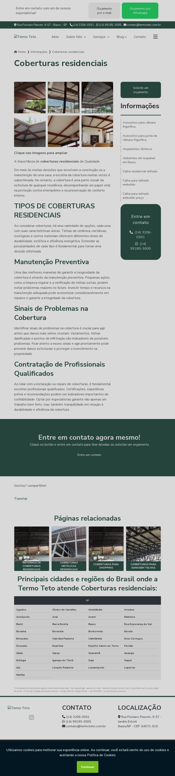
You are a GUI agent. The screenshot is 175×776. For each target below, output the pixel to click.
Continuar (87, 767)
